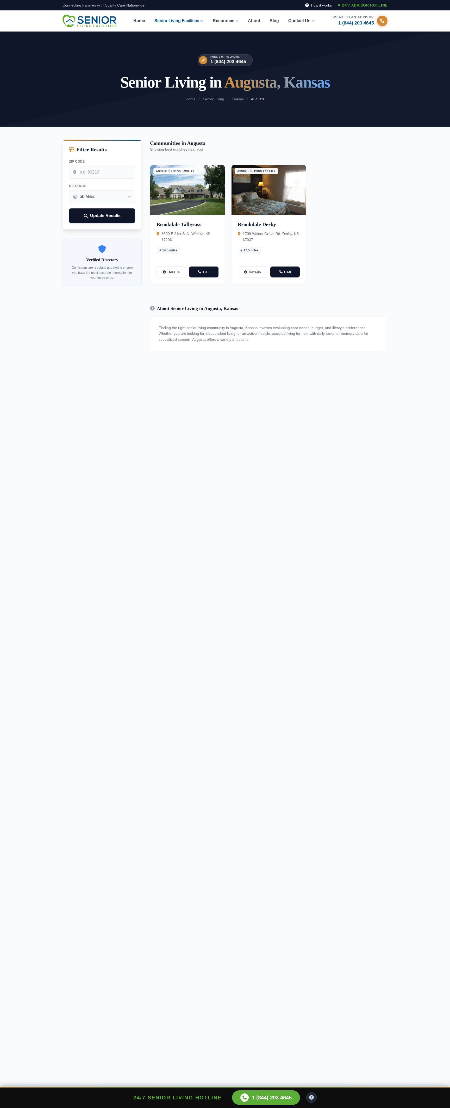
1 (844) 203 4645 (228, 61)
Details (173, 272)
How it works (321, 5)
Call (206, 272)
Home (139, 20)
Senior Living (213, 99)
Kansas (238, 99)
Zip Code (77, 161)
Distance (77, 186)
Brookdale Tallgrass (179, 224)
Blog (274, 20)
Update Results (105, 215)
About (254, 20)
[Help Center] (311, 1097)
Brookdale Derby (257, 224)
